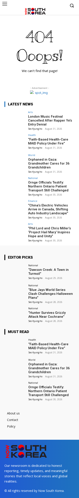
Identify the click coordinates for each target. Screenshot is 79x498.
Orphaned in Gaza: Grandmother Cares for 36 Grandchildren (49, 163)
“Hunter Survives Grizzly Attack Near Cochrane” (47, 315)
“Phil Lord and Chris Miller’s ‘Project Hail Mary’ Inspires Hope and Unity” (49, 232)
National (33, 178)
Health (32, 135)
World (31, 155)
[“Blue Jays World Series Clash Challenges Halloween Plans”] (14, 292)
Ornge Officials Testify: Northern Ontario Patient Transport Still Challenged (48, 186)
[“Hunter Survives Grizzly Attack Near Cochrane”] (14, 315)
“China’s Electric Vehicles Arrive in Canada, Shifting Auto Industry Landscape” (48, 209)
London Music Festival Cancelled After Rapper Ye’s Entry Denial (50, 120)
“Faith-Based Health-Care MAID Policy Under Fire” (48, 141)
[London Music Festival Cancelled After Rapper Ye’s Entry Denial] (14, 119)
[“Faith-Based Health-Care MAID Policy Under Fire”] (14, 141)
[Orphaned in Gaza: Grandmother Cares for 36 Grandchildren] (14, 162)
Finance (32, 201)
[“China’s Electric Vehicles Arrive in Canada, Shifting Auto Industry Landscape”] (14, 207)
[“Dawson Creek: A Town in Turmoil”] (14, 272)
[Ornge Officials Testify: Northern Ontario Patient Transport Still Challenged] (14, 184)
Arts (30, 112)
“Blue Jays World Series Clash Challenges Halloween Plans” (50, 294)
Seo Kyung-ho (35, 128)
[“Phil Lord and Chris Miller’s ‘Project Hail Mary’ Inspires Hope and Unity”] (14, 230)
